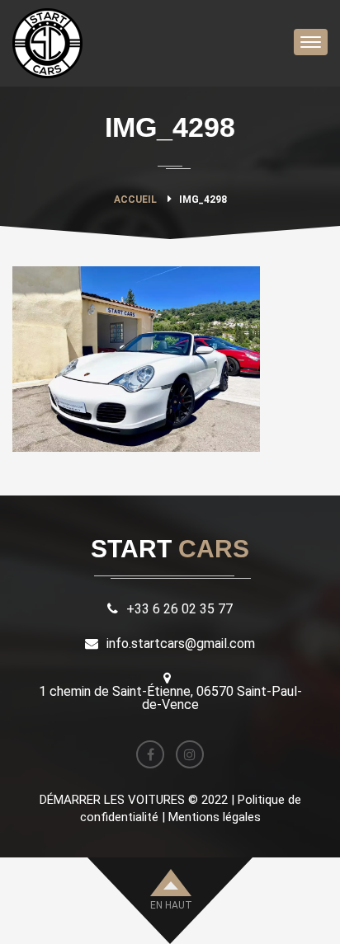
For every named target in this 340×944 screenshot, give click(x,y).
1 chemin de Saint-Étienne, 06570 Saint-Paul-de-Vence (170, 697)
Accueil (135, 199)
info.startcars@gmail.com (180, 643)
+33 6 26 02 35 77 (179, 609)
